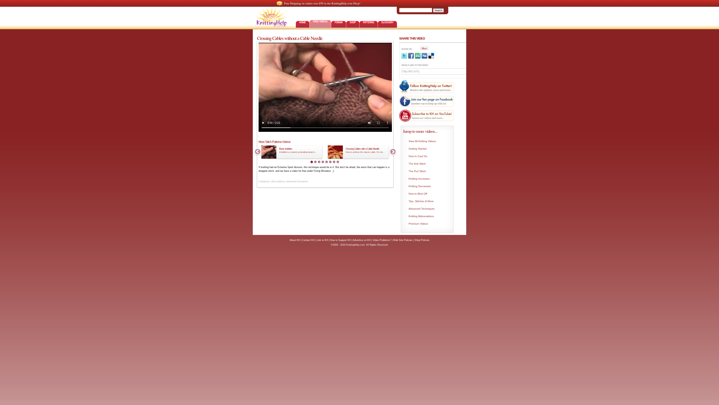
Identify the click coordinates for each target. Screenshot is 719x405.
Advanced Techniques (422, 208)
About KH (294, 240)
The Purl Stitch (417, 171)
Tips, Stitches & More (421, 201)
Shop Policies (422, 240)
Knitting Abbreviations (421, 216)
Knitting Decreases (420, 186)
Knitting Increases (419, 178)
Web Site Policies (402, 240)
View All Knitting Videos (422, 141)
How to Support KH (340, 240)
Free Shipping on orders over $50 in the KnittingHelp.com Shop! (322, 3)
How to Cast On (418, 156)
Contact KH (308, 240)
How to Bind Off (418, 193)
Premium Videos (418, 223)
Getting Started (418, 148)
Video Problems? (382, 240)
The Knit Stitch (417, 163)
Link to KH (322, 240)
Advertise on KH (362, 240)
